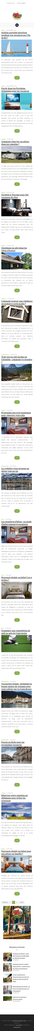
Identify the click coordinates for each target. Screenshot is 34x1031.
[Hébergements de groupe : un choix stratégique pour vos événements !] (7, 989)
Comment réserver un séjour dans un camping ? (15, 143)
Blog (2, 519)
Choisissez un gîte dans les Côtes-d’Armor (14, 249)
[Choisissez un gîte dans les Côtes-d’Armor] (16, 261)
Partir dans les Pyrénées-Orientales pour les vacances (15, 89)
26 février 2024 (16, 1001)
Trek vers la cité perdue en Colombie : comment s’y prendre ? (16, 359)
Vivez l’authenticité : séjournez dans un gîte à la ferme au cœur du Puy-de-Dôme (21, 978)
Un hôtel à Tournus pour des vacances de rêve (15, 196)
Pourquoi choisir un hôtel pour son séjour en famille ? (16, 852)
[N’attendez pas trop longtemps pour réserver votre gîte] (16, 425)
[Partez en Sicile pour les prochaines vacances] (16, 755)
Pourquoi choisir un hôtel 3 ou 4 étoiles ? (16, 578)
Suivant (22, 902)
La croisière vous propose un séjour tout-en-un (15, 469)
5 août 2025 (16, 959)
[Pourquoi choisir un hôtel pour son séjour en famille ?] (16, 864)
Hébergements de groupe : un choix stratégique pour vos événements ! (21, 989)
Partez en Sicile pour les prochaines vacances (12, 743)
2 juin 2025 (6, 983)
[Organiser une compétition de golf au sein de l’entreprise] (16, 643)
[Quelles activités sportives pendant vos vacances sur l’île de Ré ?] (16, 48)
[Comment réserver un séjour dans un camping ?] (16, 154)
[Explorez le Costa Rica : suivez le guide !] (7, 998)
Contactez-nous (11, 3)
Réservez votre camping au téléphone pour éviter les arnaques (14, 798)
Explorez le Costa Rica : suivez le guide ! (20, 998)
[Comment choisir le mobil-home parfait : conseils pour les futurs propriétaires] (7, 967)
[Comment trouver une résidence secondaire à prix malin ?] (16, 314)
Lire (17, 77)
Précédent (5, 902)
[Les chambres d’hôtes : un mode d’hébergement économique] (16, 534)
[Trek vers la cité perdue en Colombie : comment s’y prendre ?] (16, 372)
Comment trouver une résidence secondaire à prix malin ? (17, 302)
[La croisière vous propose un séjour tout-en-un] (16, 481)
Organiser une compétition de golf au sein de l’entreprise (15, 632)
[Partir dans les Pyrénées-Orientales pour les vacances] (16, 101)
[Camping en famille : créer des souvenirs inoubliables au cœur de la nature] (7, 957)
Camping (3, 139)
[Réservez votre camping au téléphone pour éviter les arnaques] (16, 811)
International (5, 354)
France (3, 30)
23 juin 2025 (16, 970)
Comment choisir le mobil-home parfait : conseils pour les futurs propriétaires (21, 966)
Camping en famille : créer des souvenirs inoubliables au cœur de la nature (21, 956)
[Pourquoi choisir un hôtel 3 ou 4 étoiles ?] (16, 590)
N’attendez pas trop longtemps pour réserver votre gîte (16, 414)
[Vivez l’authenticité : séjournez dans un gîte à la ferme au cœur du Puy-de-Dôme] (7, 978)
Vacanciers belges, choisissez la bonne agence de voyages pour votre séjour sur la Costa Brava (16, 686)
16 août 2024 (16, 992)
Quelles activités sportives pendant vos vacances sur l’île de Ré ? (15, 35)
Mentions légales (21, 3)
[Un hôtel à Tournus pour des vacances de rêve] (16, 207)
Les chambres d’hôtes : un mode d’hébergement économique (16, 523)
